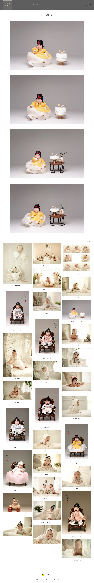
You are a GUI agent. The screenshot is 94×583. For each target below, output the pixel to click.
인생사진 (63, 4)
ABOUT (29, 4)
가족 (51, 4)
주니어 (46, 4)
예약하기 (75, 4)
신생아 (41, 4)
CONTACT (82, 4)
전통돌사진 (57, 4)
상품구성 (69, 4)
